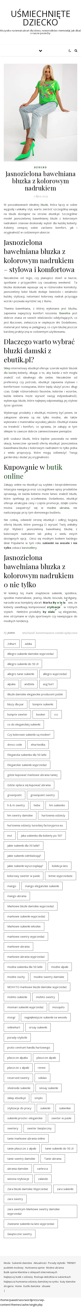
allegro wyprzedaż (55, 674)
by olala (49, 612)
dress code (14, 744)
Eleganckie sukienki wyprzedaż (27, 765)
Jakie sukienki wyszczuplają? (25, 866)
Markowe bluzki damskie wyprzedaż (30, 906)
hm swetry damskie (20, 815)
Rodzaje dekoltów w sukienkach (52, 1277)
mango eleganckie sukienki (42, 886)
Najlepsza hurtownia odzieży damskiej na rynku (31, 1281)
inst (9, 835)
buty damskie (68, 1281)
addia (28, 644)
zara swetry (15, 1199)
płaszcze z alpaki (18, 1067)
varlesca (42, 1168)
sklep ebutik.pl (16, 1098)
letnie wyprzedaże (61, 876)
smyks (38, 1098)
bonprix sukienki (43, 704)
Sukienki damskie (22, 1263)
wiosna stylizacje (18, 1179)
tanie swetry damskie (21, 1158)
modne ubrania (58, 508)
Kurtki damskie (31, 1286)
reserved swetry (18, 1078)
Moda (7, 1263)
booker (40, 714)
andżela (29, 684)
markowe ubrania (18, 946)
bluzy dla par (15, 704)
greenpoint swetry (43, 795)
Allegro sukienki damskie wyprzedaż (30, 654)
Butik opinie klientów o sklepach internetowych (30, 1272)
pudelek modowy (14, 1267)
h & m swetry (16, 805)
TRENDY (71, 1263)
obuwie (46, 1286)
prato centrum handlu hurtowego (28, 1047)
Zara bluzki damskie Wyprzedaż (27, 1189)
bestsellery (29, 548)
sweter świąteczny (39, 1128)
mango (11, 886)
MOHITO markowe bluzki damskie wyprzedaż (37, 987)
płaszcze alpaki (46, 1057)
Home (18, 1286)
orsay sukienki (38, 1027)
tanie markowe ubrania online (26, 1138)
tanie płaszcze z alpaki (21, 1148)
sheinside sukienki (18, 1088)
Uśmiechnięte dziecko (40, 17)
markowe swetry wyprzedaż (25, 936)
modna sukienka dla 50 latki (24, 967)
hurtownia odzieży (53, 815)
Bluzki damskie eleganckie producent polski (35, 694)
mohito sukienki (17, 997)
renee (42, 1067)
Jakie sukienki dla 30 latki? (23, 845)
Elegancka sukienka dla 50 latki (26, 755)
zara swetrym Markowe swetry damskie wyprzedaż (33, 1211)
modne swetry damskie (49, 977)
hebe (37, 805)
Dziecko (40, 167)
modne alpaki (59, 967)
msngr (11, 1017)
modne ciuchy (16, 977)
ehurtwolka (38, 744)
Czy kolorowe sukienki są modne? (28, 734)
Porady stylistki (56, 1263)
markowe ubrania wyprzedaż (26, 956)
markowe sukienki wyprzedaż (26, 916)
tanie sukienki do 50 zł (59, 1148)
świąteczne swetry (19, 1234)
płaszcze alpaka (17, 1057)
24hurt (11, 644)
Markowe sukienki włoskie (24, 926)
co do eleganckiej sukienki (23, 724)
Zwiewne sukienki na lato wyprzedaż (30, 1224)
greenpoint (14, 795)
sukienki (45, 1108)
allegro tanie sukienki (20, 674)
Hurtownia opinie (35, 1267)
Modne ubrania (55, 1267)
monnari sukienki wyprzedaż (25, 1007)
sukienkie (65, 1108)
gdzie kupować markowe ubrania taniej (32, 775)
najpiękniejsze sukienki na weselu (45, 1017)
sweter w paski (61, 1118)
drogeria (9, 1286)
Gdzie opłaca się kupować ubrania (29, 785)
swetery (12, 1128)
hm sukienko (57, 805)
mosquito (58, 1007)
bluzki (44, 204)
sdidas (42, 1078)
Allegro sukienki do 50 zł (22, 664)
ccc (56, 714)
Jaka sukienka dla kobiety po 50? (41, 835)
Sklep (7, 368)
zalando (43, 1179)
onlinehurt (13, 1027)
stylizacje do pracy (19, 1108)
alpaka (11, 684)
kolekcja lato (60, 866)
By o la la (59, 602)
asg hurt (48, 684)
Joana (11, 632)
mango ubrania (16, 896)
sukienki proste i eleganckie (25, 1118)
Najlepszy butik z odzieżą (18, 1277)
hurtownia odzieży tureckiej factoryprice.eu (35, 825)
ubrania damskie (17, 1168)
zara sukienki (65, 1189)
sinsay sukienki (48, 1088)
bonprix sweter (17, 714)
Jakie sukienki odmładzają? (24, 856)
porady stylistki (17, 1037)
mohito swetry (45, 997)
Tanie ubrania (52, 1158)
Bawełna (64, 313)
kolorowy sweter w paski (23, 876)
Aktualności (40, 1263)
